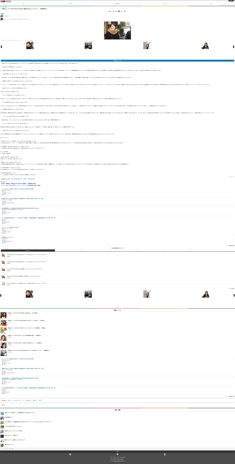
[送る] (119, 11)
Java (25, 179)
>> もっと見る (231, 288)
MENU (231, 0)
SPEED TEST (117, 3)
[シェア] (116, 11)
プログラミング (32, 179)
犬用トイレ (191, 250)
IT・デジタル (70, 3)
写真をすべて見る (118, 60)
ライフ (211, 3)
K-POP (40, 400)
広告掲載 (114, 457)
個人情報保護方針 (122, 457)
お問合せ (111, 457)
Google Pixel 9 (28, 400)
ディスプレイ (136, 250)
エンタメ (164, 3)
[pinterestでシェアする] (122, 11)
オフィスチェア (82, 250)
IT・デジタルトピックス (17, 179)
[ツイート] (113, 11)
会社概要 (118, 457)
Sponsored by (227, 245)
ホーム (23, 3)
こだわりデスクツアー (17, 400)
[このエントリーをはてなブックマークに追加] (125, 11)
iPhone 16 (9, 400)
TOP (117, 451)
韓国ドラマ (35, 400)
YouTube (165, 455)
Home (70, 455)
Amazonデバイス (28, 250)
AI (23, 400)
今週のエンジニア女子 (6, 179)
